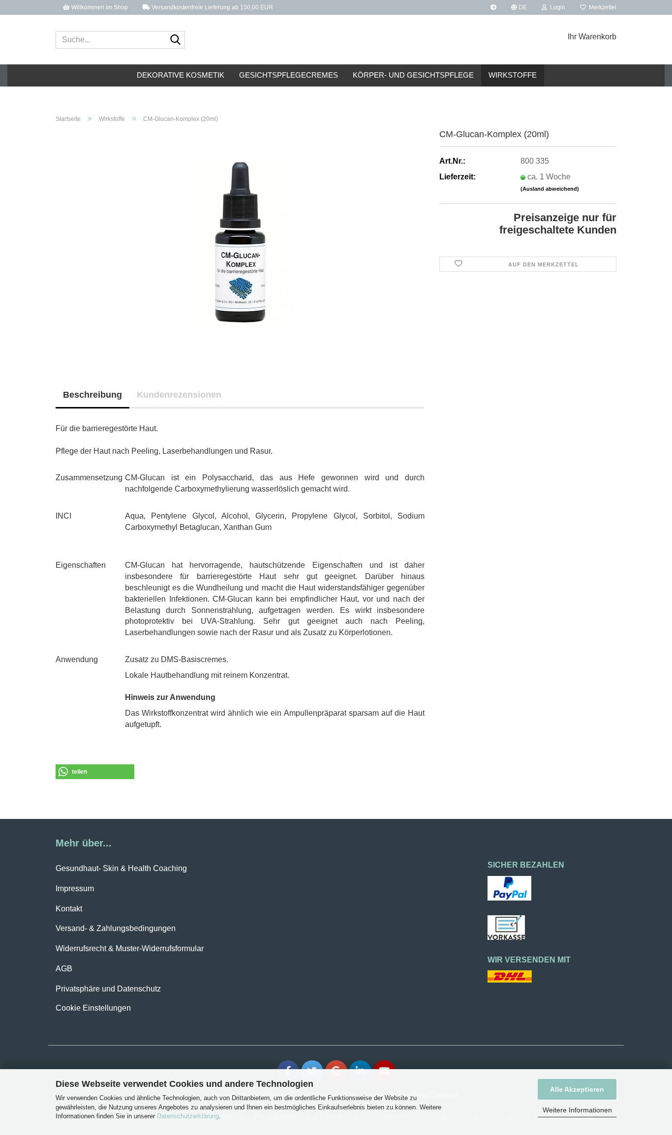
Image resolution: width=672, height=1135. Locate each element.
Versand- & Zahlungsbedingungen (116, 928)
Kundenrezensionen (179, 395)
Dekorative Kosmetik (180, 75)
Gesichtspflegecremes (288, 75)
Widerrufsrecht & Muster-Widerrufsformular (130, 948)
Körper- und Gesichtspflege (413, 75)
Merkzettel (601, 7)
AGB (64, 968)
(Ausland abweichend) (549, 189)
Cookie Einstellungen (93, 1008)
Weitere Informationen (577, 1110)
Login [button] (556, 7)
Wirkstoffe (513, 75)
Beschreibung (92, 395)
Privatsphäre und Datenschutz (108, 989)
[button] (519, 7)
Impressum (75, 888)
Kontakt (69, 908)
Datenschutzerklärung (188, 1116)
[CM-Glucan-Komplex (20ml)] (240, 241)
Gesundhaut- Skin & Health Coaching (121, 868)
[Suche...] (175, 40)
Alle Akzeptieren (577, 1089)
